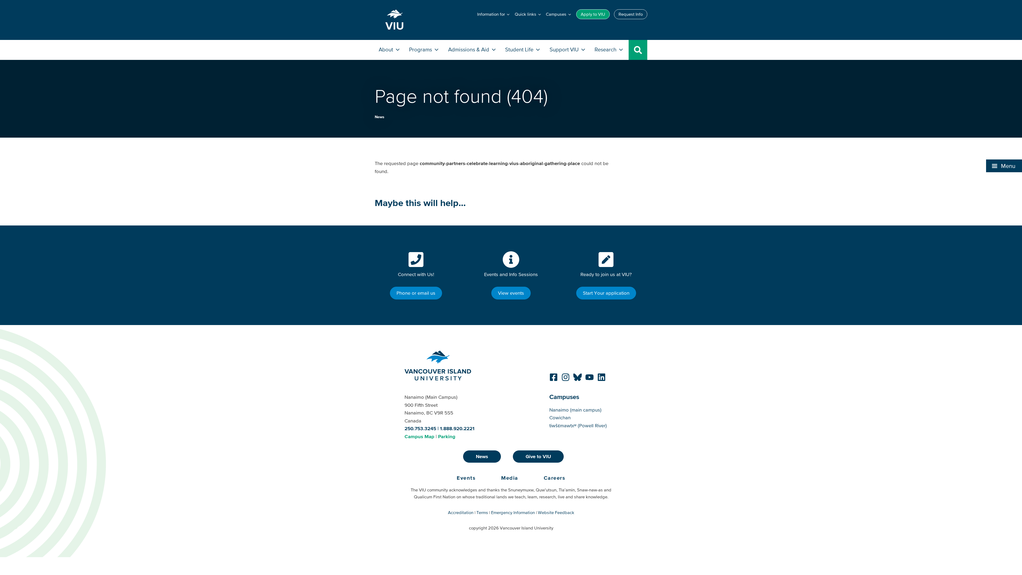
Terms (482, 512)
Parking (446, 436)
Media (509, 478)
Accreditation (460, 512)
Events (466, 478)
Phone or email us (416, 293)
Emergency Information (513, 512)
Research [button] (606, 49)
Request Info (631, 14)
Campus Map (419, 436)
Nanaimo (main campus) (575, 410)
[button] (1004, 165)
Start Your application (606, 293)
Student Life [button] (520, 49)
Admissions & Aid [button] (469, 49)
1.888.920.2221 (457, 428)
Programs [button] (421, 49)
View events (511, 293)
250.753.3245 (420, 428)
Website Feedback (556, 512)
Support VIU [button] (565, 49)
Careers (555, 478)
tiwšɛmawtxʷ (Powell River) (578, 425)
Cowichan (560, 417)
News (379, 117)
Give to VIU (538, 456)
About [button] (386, 49)
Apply (593, 14)
